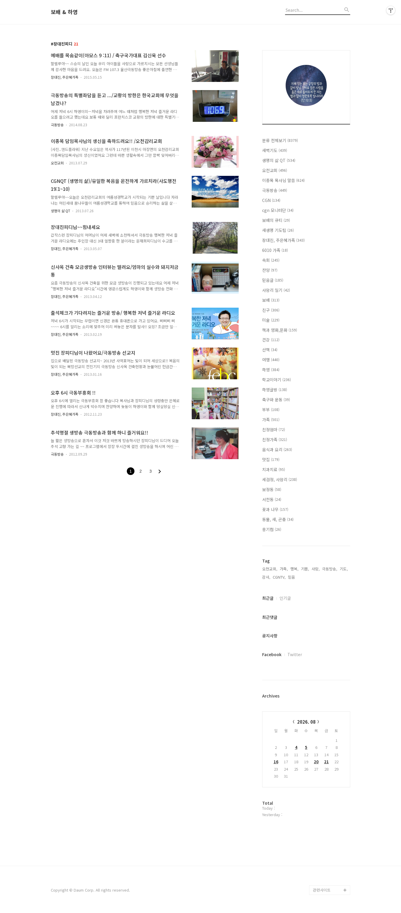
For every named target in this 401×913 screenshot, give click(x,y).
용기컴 (271, 529)
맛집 (270, 459)
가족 (270, 419)
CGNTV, (279, 577)
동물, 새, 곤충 (278, 519)
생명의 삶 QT (60, 210)
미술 (270, 320)
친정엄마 (273, 429)
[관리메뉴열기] (390, 10)
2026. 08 (306, 722)
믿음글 (272, 280)
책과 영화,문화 (279, 330)
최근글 (268, 598)
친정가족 (274, 439)
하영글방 (274, 390)
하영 (270, 370)
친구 (270, 310)
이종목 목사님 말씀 (283, 180)
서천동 (271, 499)
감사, (266, 577)
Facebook (272, 654)
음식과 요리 (277, 449)
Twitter (294, 654)
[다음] (159, 471)
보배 (270, 300)
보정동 (271, 489)
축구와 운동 (276, 399)
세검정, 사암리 (279, 479)
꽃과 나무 (275, 509)
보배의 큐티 (276, 220)
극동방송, (329, 569)
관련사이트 (322, 890)
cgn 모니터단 (278, 210)
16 (276, 761)
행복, (294, 569)
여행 (270, 360)
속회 (270, 260)
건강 (270, 340)
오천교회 (57, 162)
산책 (269, 350)
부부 (270, 409)
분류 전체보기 (280, 140)
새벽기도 (274, 150)
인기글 (285, 598)
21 (326, 761)
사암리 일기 (276, 290)
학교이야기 (276, 380)
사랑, (315, 569)
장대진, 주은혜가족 (64, 77)
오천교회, (269, 569)
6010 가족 (275, 250)
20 (316, 761)
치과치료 (273, 469)
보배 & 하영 (64, 12)
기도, (344, 569)
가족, (284, 569)
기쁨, (305, 569)
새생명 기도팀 (278, 230)
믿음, (292, 577)
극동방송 (57, 124)
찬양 (269, 270)
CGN (271, 200)
